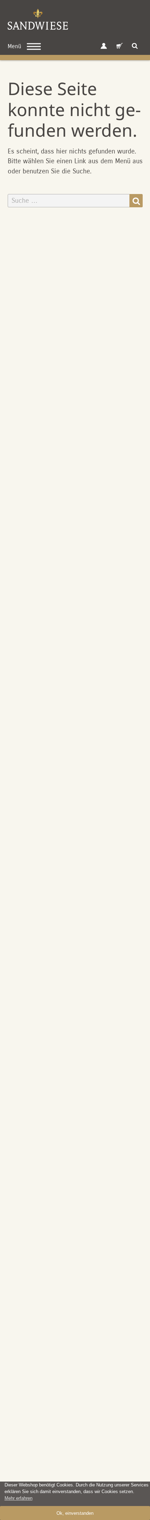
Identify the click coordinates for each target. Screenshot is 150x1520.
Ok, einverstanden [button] (75, 1513)
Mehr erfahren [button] (18, 1498)
